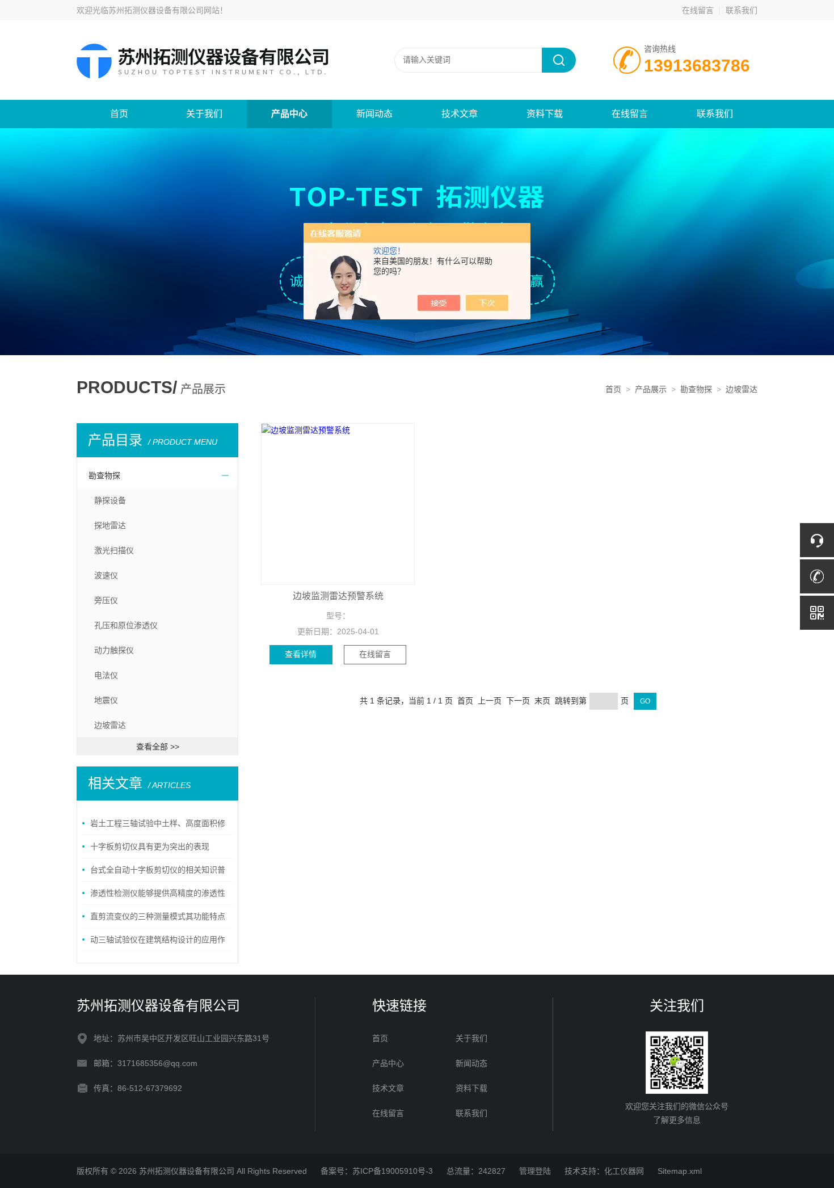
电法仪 (106, 675)
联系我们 (741, 10)
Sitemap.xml (680, 1171)
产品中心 (289, 114)
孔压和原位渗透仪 (126, 625)
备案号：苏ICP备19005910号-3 (377, 1171)
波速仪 (106, 575)
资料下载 (544, 114)
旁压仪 (106, 600)
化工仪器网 (624, 1171)
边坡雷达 (741, 389)
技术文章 (459, 114)
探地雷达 (110, 525)
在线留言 (698, 10)
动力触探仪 (114, 650)
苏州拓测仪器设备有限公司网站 (164, 10)
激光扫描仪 (114, 550)
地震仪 (106, 700)
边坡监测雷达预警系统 (338, 596)
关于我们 (204, 114)
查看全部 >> (157, 746)
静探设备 (110, 500)
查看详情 (301, 654)
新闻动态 (374, 114)
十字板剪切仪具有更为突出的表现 (149, 846)
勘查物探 (696, 389)
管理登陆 (535, 1171)
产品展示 (651, 389)
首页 (119, 114)
